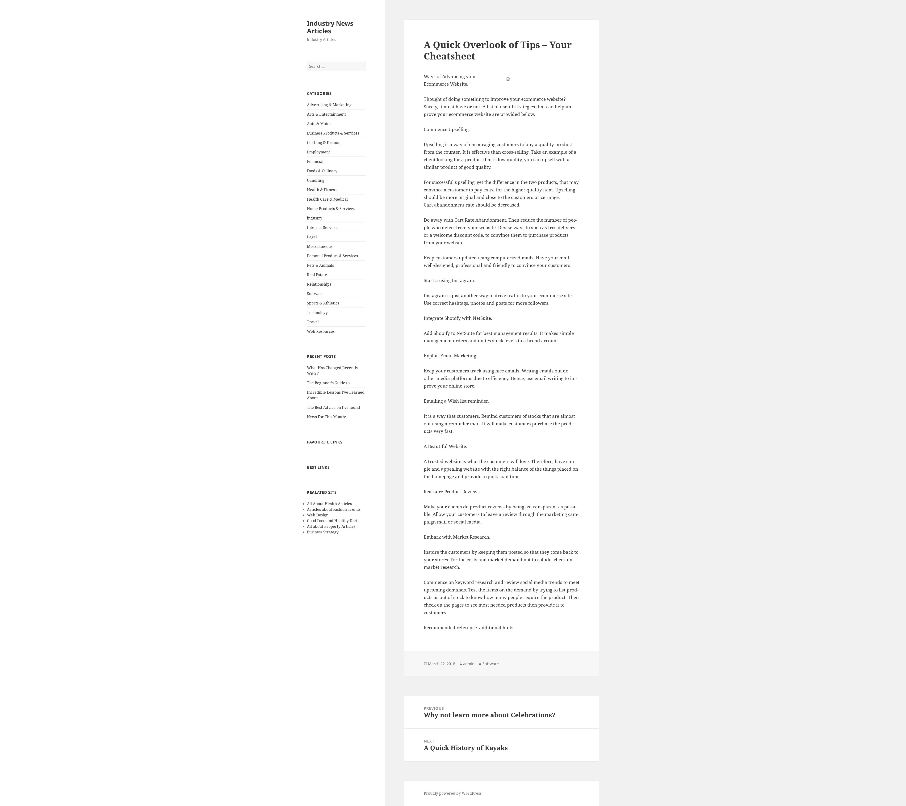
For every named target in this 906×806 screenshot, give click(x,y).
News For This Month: (326, 416)
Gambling (315, 180)
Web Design (317, 515)
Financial (315, 161)
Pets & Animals (320, 265)
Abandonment (490, 220)
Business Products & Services (333, 133)
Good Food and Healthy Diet (332, 520)
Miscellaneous (319, 246)
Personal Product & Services (332, 255)
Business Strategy (323, 532)
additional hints (496, 628)
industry (314, 218)
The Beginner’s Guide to (328, 382)
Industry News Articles (330, 27)
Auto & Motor (319, 123)
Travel (313, 322)
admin (468, 663)
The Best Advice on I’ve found (333, 407)
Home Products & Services (331, 208)
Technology (317, 312)
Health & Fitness (321, 189)
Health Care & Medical (327, 199)
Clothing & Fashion (323, 142)
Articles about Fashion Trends (334, 509)
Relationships (319, 284)
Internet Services (322, 227)
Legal (312, 237)
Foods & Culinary (322, 170)
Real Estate (317, 274)
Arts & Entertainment (326, 114)
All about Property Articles (331, 526)
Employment (318, 152)
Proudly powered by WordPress (453, 793)
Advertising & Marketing (329, 104)
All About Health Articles (329, 503)
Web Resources (321, 331)
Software (315, 293)
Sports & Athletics (323, 303)
